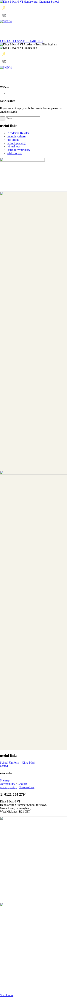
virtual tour (13, 146)
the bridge (13, 139)
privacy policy (8, 787)
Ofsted (4, 765)
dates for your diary (18, 149)
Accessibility (7, 783)
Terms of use (26, 787)
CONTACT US (9, 41)
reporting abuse (16, 136)
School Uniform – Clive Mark (17, 762)
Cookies (22, 783)
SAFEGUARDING (31, 41)
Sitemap (4, 780)
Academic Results (18, 133)
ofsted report (14, 153)
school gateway (16, 143)
